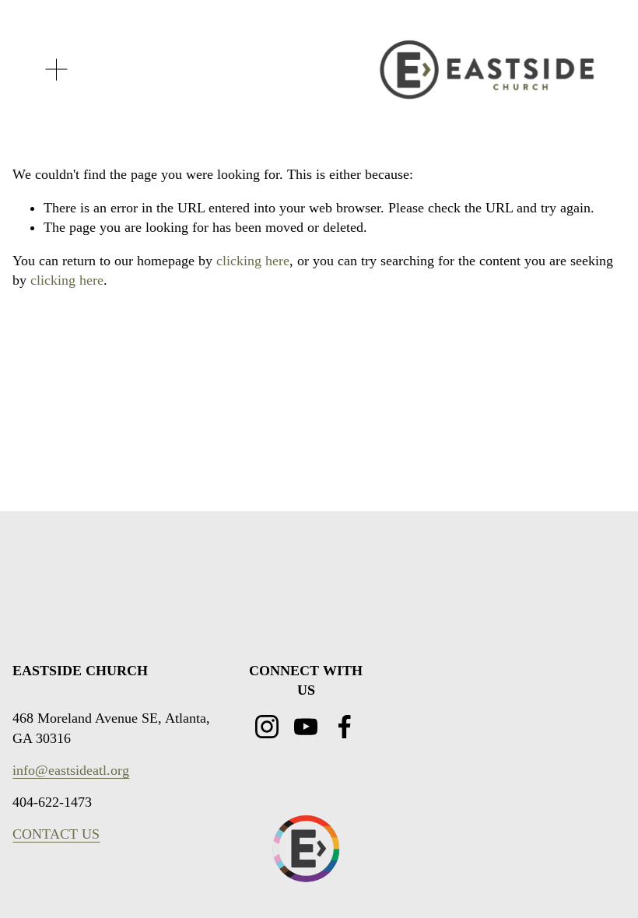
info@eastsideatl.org (70, 770)
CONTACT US (56, 834)
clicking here (252, 260)
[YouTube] (305, 726)
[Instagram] (266, 726)
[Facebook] (344, 726)
